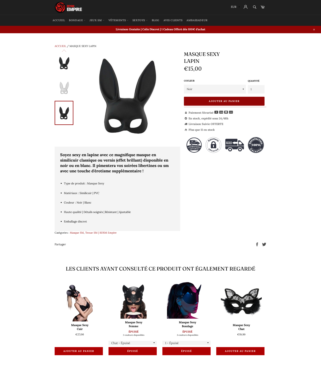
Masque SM (77, 232)
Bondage (76, 20)
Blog (155, 20)
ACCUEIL (59, 20)
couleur (189, 80)
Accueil (60, 46)
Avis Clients (172, 20)
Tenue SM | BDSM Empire (101, 232)
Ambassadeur (197, 20)
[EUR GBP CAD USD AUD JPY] (235, 7)
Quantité (253, 80)
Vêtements (117, 20)
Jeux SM (96, 20)
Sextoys (139, 20)
